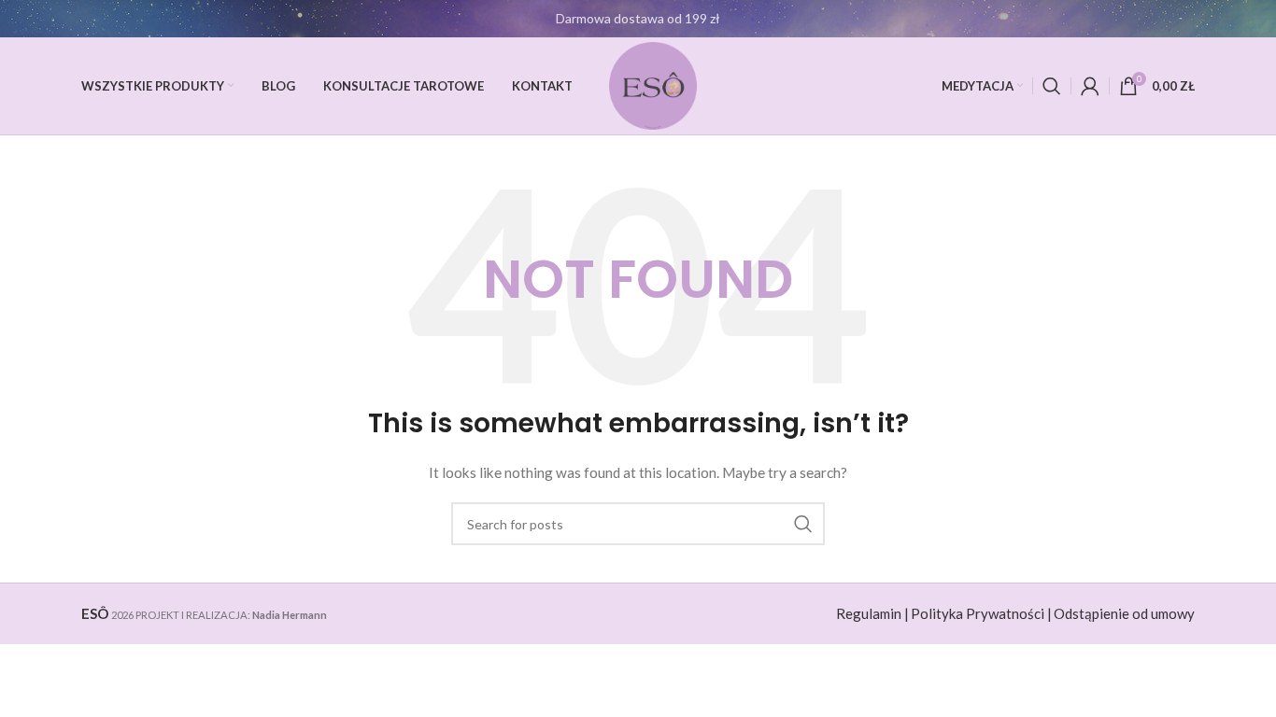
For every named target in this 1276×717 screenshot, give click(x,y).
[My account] (1090, 86)
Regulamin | (872, 613)
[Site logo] (653, 84)
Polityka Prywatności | (981, 613)
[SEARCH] (803, 523)
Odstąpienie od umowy (1124, 613)
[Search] (1051, 86)
